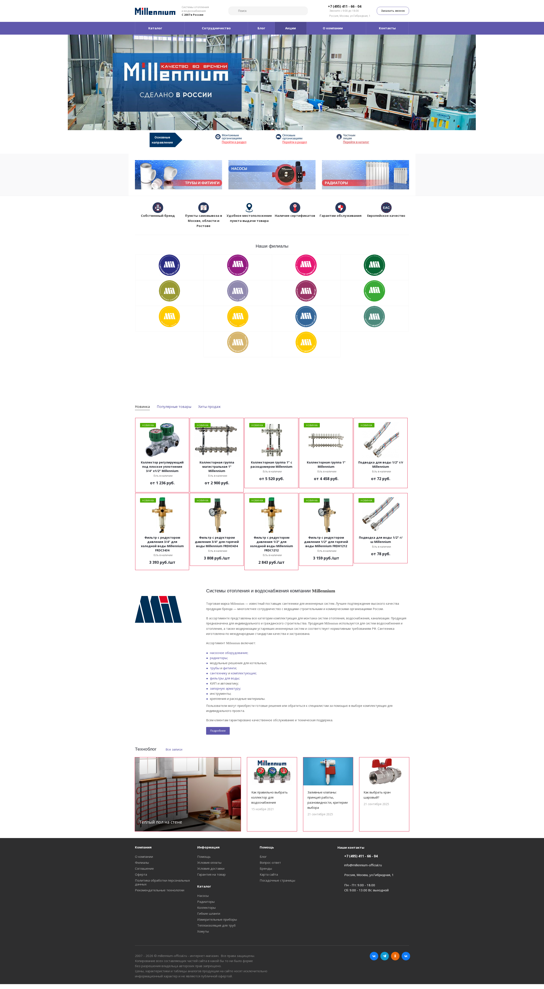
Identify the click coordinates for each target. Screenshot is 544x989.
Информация (208, 847)
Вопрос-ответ (270, 862)
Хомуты (203, 931)
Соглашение (144, 868)
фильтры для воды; (225, 678)
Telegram (384, 956)
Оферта (141, 874)
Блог (263, 856)
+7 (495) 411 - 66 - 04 (344, 6)
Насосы (203, 895)
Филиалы (142, 862)
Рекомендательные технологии (159, 890)
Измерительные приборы (217, 919)
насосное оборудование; (229, 653)
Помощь (204, 856)
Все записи (174, 749)
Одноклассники (395, 956)
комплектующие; (244, 673)
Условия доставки (210, 868)
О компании (144, 856)
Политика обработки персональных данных (162, 882)
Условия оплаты (209, 862)
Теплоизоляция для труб (216, 925)
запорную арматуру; (225, 688)
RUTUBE (406, 956)
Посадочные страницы (277, 880)
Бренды (266, 868)
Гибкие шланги (208, 913)
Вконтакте (374, 956)
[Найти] (233, 11)
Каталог (204, 886)
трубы (215, 668)
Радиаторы (206, 901)
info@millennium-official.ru (363, 865)
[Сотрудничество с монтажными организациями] (241, 138)
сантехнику (218, 673)
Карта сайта (269, 874)
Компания (143, 847)
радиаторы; (219, 658)
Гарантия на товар (211, 874)
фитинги (229, 668)
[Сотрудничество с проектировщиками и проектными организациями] (363, 138)
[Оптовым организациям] (302, 138)
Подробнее (218, 731)
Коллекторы (206, 907)
